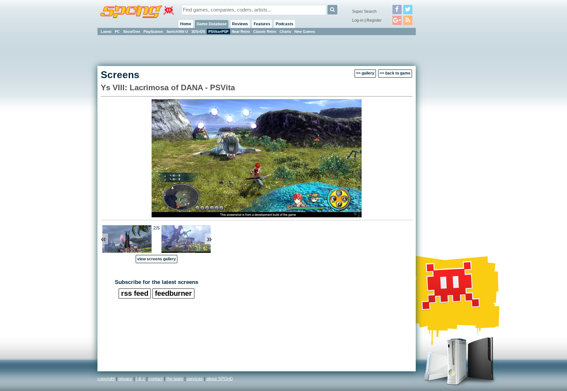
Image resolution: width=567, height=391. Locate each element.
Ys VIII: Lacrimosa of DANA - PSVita (168, 87)
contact (156, 378)
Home (185, 24)
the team (174, 378)
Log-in (358, 20)
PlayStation (153, 31)
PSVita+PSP (218, 31)
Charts (285, 31)
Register (374, 20)
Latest (106, 31)
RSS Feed (134, 293)
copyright (106, 378)
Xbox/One (131, 31)
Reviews (240, 24)
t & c (140, 378)
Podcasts (284, 24)
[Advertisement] (445, 134)
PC (117, 31)
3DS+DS (198, 31)
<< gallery (365, 73)
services (195, 378)
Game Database (212, 24)
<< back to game (395, 73)
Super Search (364, 11)
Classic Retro (264, 31)
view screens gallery (156, 259)
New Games (304, 31)
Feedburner (173, 293)
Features (262, 24)
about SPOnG (219, 378)
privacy (125, 378)
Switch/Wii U (177, 31)
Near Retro (241, 31)
